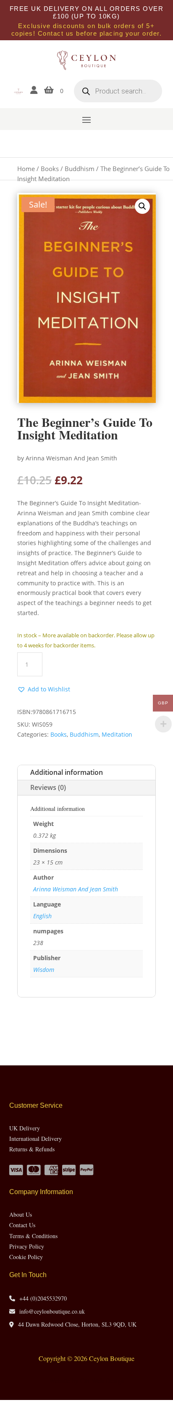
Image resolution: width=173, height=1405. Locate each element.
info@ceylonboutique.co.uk (52, 1311)
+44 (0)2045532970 (43, 1298)
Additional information (66, 772)
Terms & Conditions (33, 1236)
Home (26, 168)
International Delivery (35, 1139)
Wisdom (43, 970)
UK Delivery (24, 1128)
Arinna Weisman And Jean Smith (75, 889)
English (42, 916)
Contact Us (22, 1225)
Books (50, 168)
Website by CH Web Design (86, 1380)
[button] (142, 206)
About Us (20, 1214)
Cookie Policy (26, 1257)
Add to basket (100, 664)
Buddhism (79, 168)
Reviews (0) (48, 787)
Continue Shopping (86, 1020)
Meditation (117, 734)
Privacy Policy (26, 1246)
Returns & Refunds (32, 1149)
